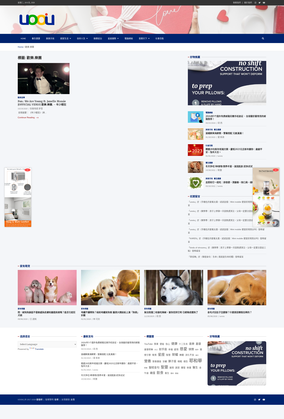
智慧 (168, 355)
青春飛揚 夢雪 (36, 108)
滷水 (197, 355)
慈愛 (183, 349)
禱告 (185, 361)
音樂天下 (143, 38)
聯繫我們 (237, 2)
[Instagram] (255, 2)
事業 (156, 344)
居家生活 (64, 38)
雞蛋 (152, 373)
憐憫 (191, 349)
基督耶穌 (148, 349)
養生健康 (36, 38)
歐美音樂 (21, 97)
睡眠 (180, 361)
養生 (167, 373)
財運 (189, 367)
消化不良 (189, 355)
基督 (198, 343)
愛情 (176, 349)
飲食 (160, 373)
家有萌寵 (21, 309)
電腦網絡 (129, 38)
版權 (56, 399)
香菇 (176, 373)
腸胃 (172, 367)
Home (23, 38)
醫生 (195, 367)
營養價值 (156, 361)
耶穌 (145, 368)
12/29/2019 (149, 316)
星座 (161, 354)
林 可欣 (96, 319)
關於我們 (248, 2)
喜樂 (191, 343)
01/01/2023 (210, 156)
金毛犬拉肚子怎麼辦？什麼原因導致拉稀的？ (230, 312)
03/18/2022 (210, 186)
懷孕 (197, 350)
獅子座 (172, 361)
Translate (39, 349)
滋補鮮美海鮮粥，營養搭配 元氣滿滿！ (225, 133)
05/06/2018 (212, 316)
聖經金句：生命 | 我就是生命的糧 (217, 257)
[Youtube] (264, 2)
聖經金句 (154, 367)
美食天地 (50, 38)
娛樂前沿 (98, 38)
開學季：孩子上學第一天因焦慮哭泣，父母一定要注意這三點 (229, 211)
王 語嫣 (33, 319)
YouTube (148, 344)
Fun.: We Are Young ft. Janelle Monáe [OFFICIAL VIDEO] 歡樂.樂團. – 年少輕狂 (42, 103)
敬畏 (154, 355)
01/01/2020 (86, 319)
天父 (156, 350)
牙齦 (165, 361)
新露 (220, 170)
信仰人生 (81, 38)
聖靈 (164, 367)
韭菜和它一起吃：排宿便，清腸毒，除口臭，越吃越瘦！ (233, 182)
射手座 (163, 349)
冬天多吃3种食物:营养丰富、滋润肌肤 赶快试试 (229, 166)
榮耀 (175, 354)
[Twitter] (259, 2)
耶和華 (195, 360)
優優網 (39, 399)
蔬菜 (177, 367)
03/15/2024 (210, 123)
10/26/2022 (210, 170)
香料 (172, 373)
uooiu (220, 156)
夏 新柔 (221, 137)
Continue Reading (26, 117)
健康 (174, 343)
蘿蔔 (183, 367)
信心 (168, 344)
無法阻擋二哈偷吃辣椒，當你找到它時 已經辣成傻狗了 (171, 312)
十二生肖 (183, 344)
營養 (147, 361)
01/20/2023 (210, 137)
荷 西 (220, 123)
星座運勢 (112, 38)
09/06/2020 (23, 319)
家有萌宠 (25, 266)
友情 (73, 399)
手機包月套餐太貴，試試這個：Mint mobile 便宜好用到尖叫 (228, 202)
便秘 (162, 344)
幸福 (170, 349)
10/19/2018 (23, 108)
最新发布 (88, 336)
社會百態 (159, 38)
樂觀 (181, 355)
